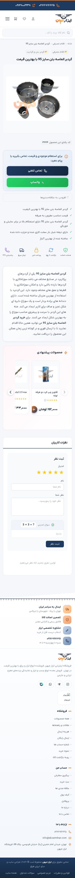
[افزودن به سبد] (33, 409)
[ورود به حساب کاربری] (33, 19)
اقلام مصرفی (59, 43)
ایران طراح (35, 866)
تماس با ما (64, 814)
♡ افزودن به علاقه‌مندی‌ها (54, 197)
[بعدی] (10, 392)
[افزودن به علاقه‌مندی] (36, 365)
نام (62, 481)
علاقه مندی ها (62, 788)
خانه (70, 43)
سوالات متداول (27, 873)
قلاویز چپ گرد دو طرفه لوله (46, 394)
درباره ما (65, 807)
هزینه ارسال (63, 731)
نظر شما (59, 495)
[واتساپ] (50, 684)
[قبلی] (64, 392)
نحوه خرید (64, 751)
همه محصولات (61, 718)
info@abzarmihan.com (55, 838)
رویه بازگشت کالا (61, 757)
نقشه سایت (11, 873)
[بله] (41, 684)
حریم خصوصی (44, 873)
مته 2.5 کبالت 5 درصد (16, 392)
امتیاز (61, 466)
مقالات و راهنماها (60, 725)
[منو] (7, 19)
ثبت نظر (55, 544)
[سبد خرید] (16, 19)
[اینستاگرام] (67, 684)
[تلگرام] (59, 684)
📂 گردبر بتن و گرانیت (37, 52)
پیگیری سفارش (61, 775)
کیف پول (64, 794)
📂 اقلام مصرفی (60, 52)
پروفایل (65, 801)
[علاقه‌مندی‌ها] (24, 19)
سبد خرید (64, 781)
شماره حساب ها (61, 744)
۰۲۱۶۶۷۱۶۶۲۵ (54, 638)
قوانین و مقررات (62, 873)
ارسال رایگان (63, 738)
